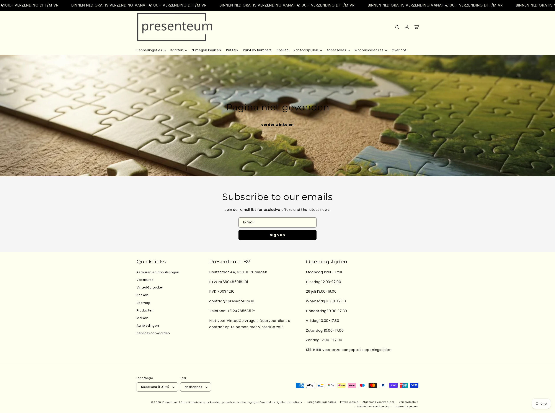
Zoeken (143, 295)
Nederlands (193, 387)
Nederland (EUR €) (155, 387)
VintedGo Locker (150, 287)
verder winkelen (277, 124)
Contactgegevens (406, 406)
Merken (143, 318)
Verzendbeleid (408, 402)
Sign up (277, 235)
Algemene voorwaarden (378, 402)
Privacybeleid (349, 402)
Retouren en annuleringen (158, 272)
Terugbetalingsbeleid (321, 402)
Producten (145, 310)
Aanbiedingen (148, 325)
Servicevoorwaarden (153, 333)
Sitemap (143, 303)
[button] (151, 50)
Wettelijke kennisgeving (373, 406)
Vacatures (145, 280)
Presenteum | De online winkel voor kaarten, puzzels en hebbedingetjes (210, 402)
